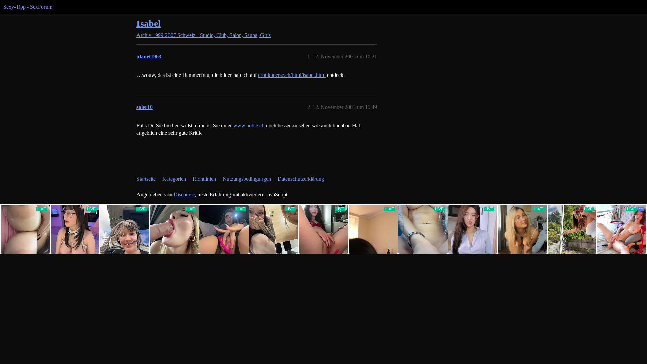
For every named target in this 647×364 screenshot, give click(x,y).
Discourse (184, 195)
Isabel (148, 23)
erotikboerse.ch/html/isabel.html (292, 75)
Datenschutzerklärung (301, 179)
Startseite (146, 179)
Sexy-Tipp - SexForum (27, 7)
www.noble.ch (249, 125)
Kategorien (174, 179)
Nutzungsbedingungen (247, 179)
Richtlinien (204, 179)
